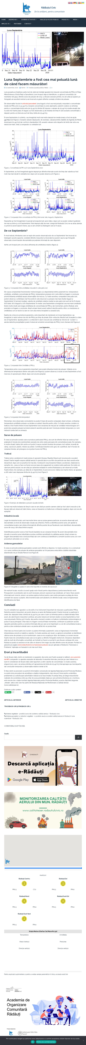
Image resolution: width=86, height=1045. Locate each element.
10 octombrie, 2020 (12, 87)
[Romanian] (80, 3)
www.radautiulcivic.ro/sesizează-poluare (33, 645)
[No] (83, 1040)
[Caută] (78, 737)
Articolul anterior (12, 700)
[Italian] (77, 3)
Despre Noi (13, 19)
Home (4, 19)
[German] (75, 3)
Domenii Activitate (28, 19)
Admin (23, 87)
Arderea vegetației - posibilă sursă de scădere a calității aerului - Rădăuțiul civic (33, 714)
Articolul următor (73, 700)
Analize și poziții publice (49, 19)
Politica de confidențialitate (46, 1042)
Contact (27, 23)
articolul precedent (29, 103)
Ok (33, 1042)
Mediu (46, 87)
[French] (72, 3)
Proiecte (65, 19)
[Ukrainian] (83, 3)
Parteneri (17, 23)
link (67, 974)
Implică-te (5, 23)
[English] (69, 3)
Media (75, 19)
